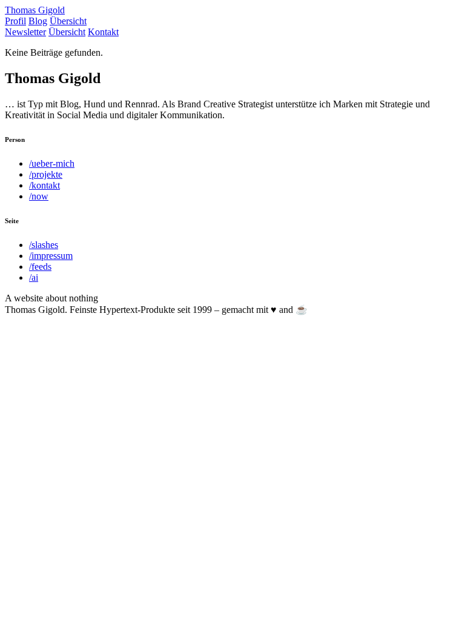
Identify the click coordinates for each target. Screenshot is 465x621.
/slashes (43, 245)
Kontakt (103, 32)
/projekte (45, 174)
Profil (15, 21)
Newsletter (25, 32)
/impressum (51, 255)
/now (38, 196)
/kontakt (44, 185)
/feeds (40, 266)
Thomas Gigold (35, 10)
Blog (37, 21)
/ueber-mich (51, 163)
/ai (33, 277)
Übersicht (68, 21)
